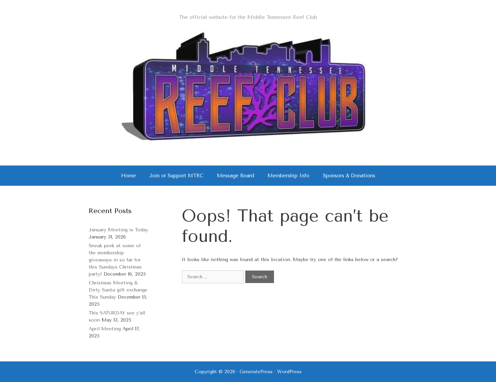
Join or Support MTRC (176, 176)
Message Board (235, 176)
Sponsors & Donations (349, 176)
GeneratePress (256, 372)
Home (128, 176)
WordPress (289, 372)
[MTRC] (248, 86)
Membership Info (288, 176)
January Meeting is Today (118, 230)
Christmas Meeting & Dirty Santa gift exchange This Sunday (118, 290)
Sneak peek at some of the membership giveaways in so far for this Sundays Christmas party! (115, 260)
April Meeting (105, 329)
